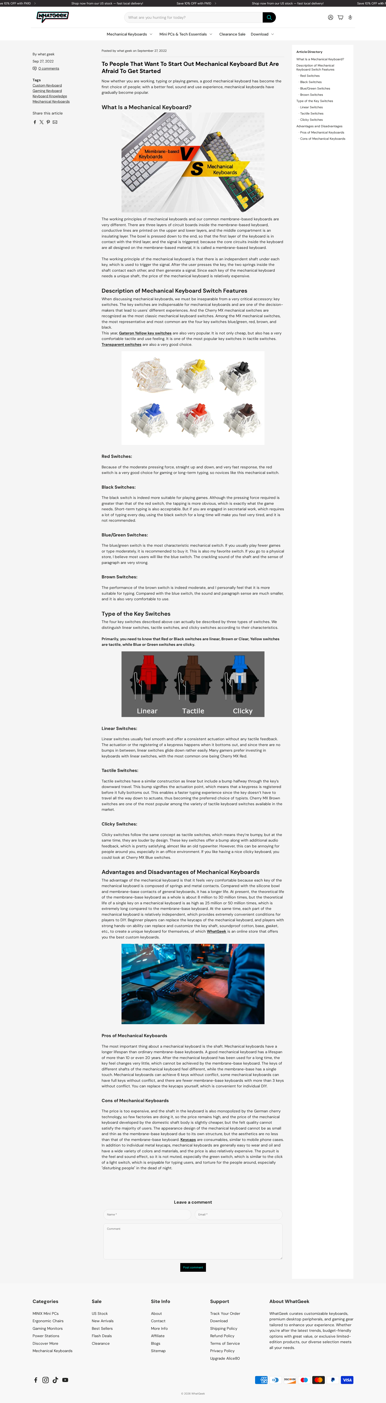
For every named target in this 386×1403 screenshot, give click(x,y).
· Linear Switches (311, 107)
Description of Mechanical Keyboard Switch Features (315, 67)
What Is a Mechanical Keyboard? (320, 59)
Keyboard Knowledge (50, 96)
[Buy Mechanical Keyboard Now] (193, 984)
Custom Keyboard (47, 85)
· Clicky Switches (311, 120)
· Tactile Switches (311, 113)
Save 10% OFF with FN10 (194, 3)
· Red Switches (309, 76)
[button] (200, 17)
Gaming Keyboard (47, 90)
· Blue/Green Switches (314, 88)
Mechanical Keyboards (51, 101)
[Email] (55, 122)
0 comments (48, 68)
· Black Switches (310, 82)
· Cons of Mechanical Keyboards (322, 139)
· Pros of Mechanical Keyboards (321, 132)
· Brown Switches (311, 95)
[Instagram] (45, 1380)
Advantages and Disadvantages (319, 126)
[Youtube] (65, 1380)
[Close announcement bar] (381, 3)
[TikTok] (55, 1380)
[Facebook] (36, 1380)
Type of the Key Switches (314, 101)
